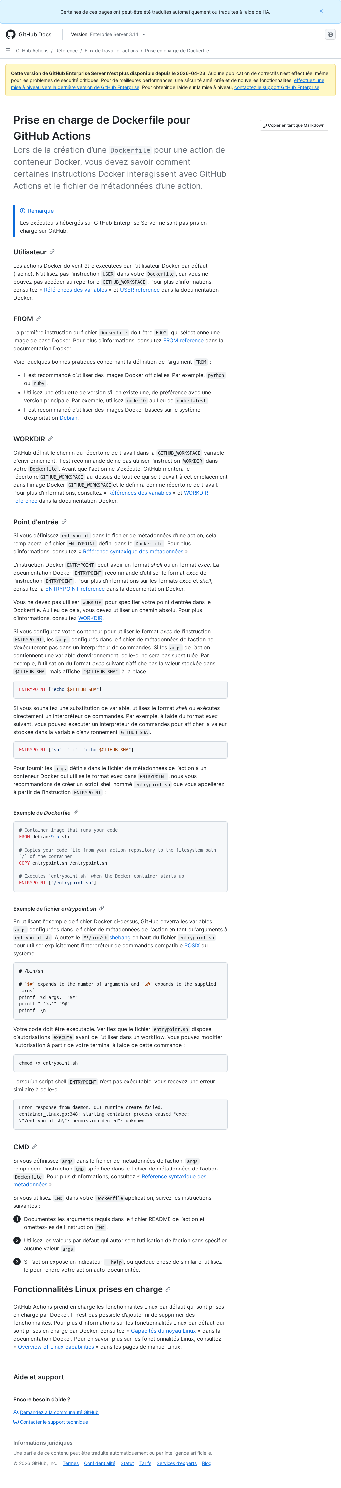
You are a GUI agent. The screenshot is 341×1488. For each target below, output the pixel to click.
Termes (71, 1463)
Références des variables (75, 289)
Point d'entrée (36, 522)
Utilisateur (30, 252)
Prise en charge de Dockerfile (177, 50)
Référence (66, 50)
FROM (23, 319)
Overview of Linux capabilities (56, 1346)
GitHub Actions (32, 50)
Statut (127, 1463)
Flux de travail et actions (111, 50)
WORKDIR (29, 439)
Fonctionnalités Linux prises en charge (88, 1289)
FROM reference (183, 340)
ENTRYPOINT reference (75, 588)
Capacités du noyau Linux (163, 1330)
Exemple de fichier (54, 908)
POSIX (192, 945)
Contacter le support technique (54, 1422)
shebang (120, 937)
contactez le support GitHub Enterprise (276, 87)
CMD (21, 1147)
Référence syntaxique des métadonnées (133, 551)
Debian (68, 417)
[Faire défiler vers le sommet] (326, 1473)
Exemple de (42, 812)
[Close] (322, 11)
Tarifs (145, 1463)
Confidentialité (99, 1463)
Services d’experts (177, 1463)
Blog (207, 1463)
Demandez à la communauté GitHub (59, 1412)
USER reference (140, 289)
